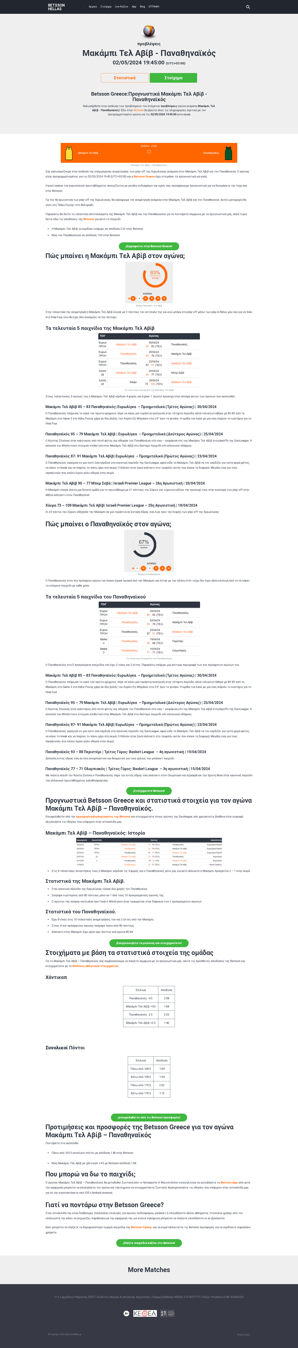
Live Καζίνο (121, 6)
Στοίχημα (106, 6)
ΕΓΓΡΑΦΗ (154, 6)
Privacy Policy (243, 1334)
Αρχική (93, 6)
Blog (142, 6)
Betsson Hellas (56, 7)
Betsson (138, 110)
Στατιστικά (125, 77)
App (134, 6)
